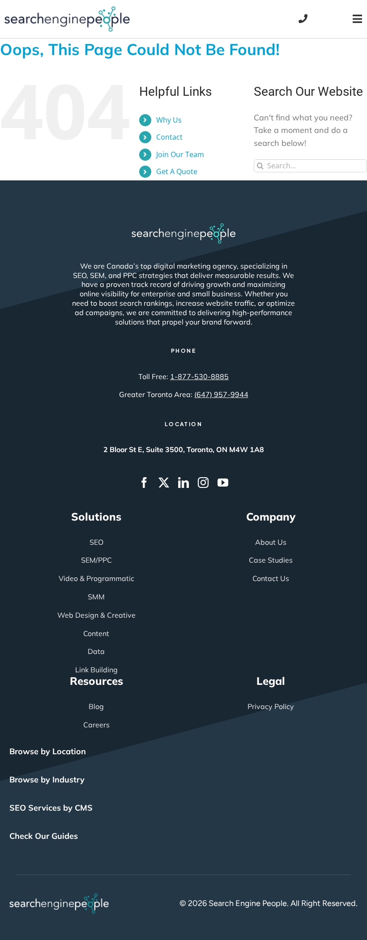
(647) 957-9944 (221, 394)
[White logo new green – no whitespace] (59, 897)
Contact (169, 137)
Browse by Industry (47, 779)
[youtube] (223, 482)
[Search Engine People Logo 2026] (67, 10)
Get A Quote (176, 171)
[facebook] (144, 482)
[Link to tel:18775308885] (303, 19)
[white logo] (183, 227)
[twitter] (163, 482)
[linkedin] (183, 482)
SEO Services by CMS (51, 808)
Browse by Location (47, 751)
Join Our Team (180, 154)
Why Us (169, 120)
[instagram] (203, 482)
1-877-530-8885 (199, 376)
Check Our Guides (43, 836)
